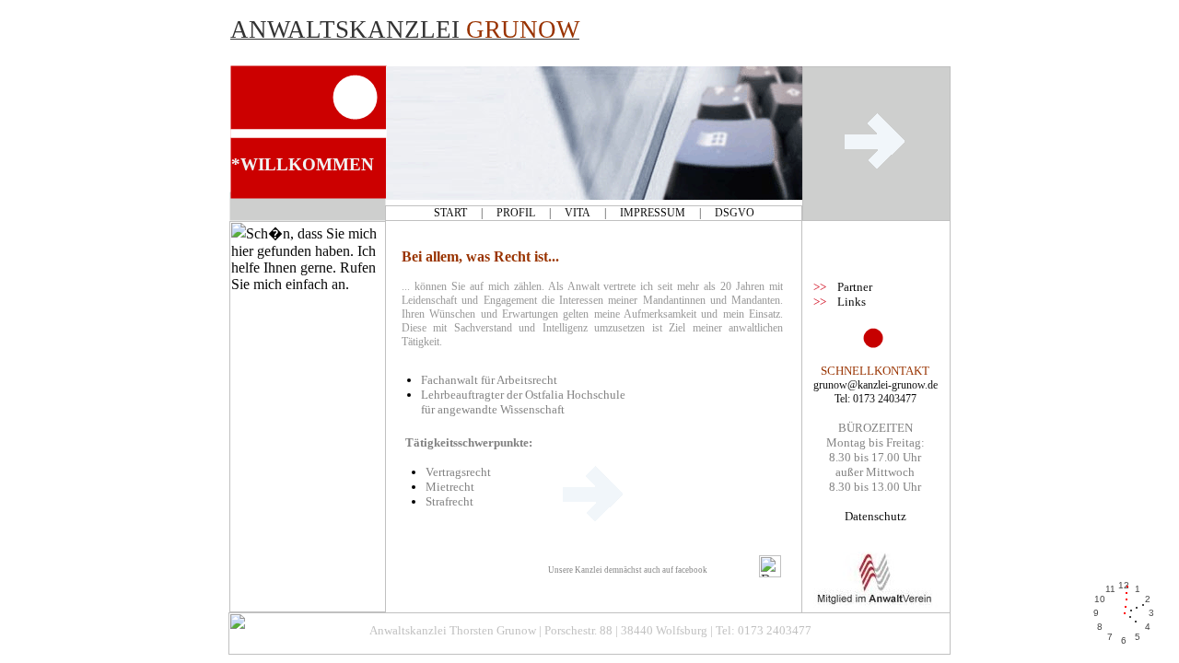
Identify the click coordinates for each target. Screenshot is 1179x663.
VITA (577, 212)
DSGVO (734, 212)
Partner (854, 287)
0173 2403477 (884, 398)
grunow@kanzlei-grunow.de (875, 384)
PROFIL (515, 212)
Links (851, 301)
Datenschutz (875, 516)
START (450, 212)
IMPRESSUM (652, 212)
